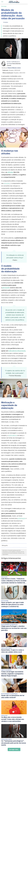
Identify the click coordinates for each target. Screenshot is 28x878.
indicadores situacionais (17, 351)
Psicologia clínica (6, 648)
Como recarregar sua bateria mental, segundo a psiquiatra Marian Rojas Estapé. (12, 674)
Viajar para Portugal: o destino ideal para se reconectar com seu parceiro (14, 628)
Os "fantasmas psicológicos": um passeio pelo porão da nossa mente (13, 743)
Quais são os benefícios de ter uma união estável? (12, 696)
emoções (7, 183)
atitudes (10, 172)
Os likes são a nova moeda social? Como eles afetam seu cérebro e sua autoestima (12, 719)
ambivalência (13, 435)
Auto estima (4, 600)
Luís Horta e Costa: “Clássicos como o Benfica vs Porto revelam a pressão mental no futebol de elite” (13, 581)
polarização (21, 518)
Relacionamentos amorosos (9, 624)
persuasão (6, 287)
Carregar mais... (14, 749)
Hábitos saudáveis (6, 670)
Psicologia (3, 6)
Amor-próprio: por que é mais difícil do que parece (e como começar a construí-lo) (12, 604)
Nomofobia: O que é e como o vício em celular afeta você (12, 651)
